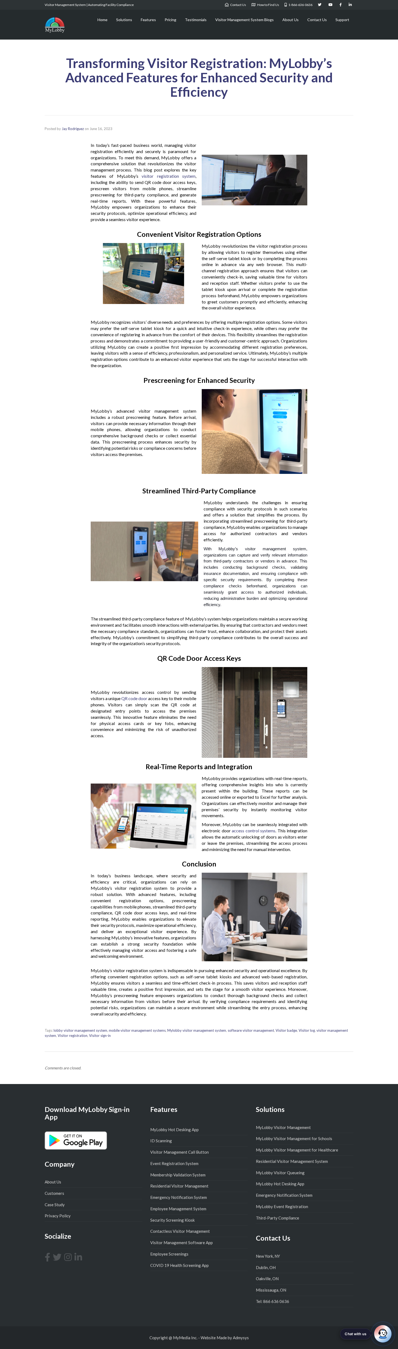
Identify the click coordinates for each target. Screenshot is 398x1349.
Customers (54, 1193)
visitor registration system (168, 176)
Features (148, 19)
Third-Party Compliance (277, 1217)
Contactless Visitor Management (180, 1231)
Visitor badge (286, 1030)
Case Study (55, 1204)
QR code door (134, 698)
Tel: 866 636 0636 (272, 1301)
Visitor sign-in (100, 1035)
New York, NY (268, 1256)
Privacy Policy (58, 1215)
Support (342, 19)
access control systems (253, 830)
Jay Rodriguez (73, 129)
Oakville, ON (267, 1278)
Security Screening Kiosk (172, 1220)
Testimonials (196, 19)
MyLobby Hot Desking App (174, 1129)
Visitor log (307, 1030)
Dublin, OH (266, 1267)
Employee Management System (178, 1208)
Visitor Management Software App (181, 1242)
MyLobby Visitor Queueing (280, 1172)
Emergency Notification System (178, 1197)
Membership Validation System (177, 1174)
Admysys (241, 1337)
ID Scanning (161, 1140)
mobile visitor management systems (137, 1030)
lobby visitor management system (80, 1030)
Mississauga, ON (271, 1289)
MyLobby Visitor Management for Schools (294, 1138)
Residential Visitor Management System (292, 1161)
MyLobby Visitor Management (283, 1127)
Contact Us (317, 19)
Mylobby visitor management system (196, 1030)
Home (102, 19)
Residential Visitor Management (179, 1185)
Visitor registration (72, 1035)
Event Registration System (174, 1163)
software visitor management (251, 1030)
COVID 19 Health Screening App (179, 1265)
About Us (290, 19)
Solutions (124, 19)
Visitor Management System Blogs (244, 19)
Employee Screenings (169, 1253)
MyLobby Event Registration (282, 1206)
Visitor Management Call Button (179, 1152)
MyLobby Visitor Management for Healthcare (297, 1149)
